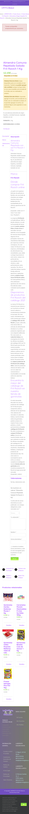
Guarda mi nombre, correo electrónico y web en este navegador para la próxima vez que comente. (18, 550)
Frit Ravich (6, 129)
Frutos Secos (16, 14)
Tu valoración (15, 517)
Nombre (13, 532)
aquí (15, 811)
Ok (23, 804)
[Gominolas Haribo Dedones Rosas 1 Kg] (8, 597)
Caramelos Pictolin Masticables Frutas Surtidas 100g (21, 610)
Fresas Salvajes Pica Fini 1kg (7, 684)
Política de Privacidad (6, 775)
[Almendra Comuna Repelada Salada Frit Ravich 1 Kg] (14, 45)
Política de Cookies (6, 766)
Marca (4, 140)
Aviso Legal (6, 770)
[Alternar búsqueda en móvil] (25, 7)
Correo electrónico (16, 539)
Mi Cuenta (20, 717)
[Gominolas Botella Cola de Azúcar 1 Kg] (21, 634)
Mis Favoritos (20, 721)
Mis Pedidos (20, 724)
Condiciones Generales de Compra (7, 759)
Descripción (5, 136)
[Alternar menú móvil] (28, 7)
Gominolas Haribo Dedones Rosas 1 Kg (8, 609)
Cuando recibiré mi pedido (7, 752)
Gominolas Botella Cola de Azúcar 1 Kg (21, 647)
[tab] (5, 136)
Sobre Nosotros (7, 780)
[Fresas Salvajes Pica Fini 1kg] (8, 673)
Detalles (8, 625)
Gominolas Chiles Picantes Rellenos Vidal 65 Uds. (8, 648)
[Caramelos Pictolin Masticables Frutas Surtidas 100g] (21, 597)
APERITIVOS (8, 14)
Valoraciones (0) (5, 144)
